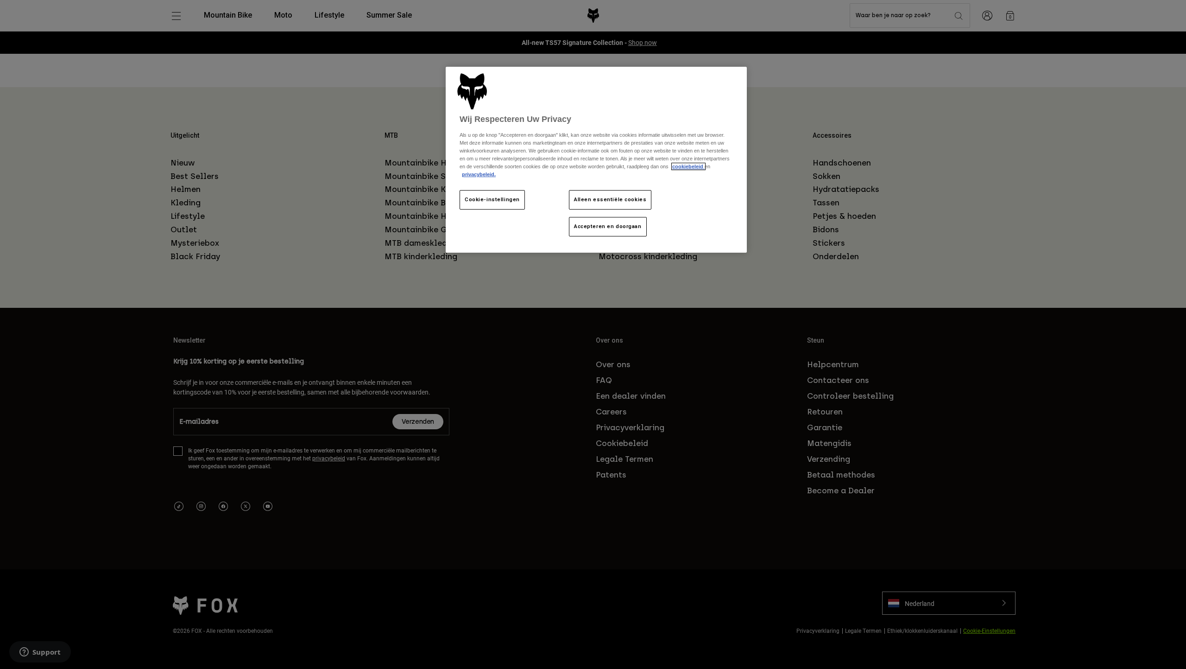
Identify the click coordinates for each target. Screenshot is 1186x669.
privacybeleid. (479, 174)
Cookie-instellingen (492, 199)
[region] (596, 160)
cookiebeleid (688, 166)
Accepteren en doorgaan (608, 226)
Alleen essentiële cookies (610, 199)
